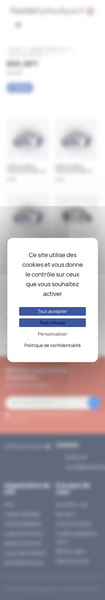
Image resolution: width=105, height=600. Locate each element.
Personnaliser (52, 334)
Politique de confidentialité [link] (52, 345)
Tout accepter (52, 311)
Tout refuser (52, 323)
